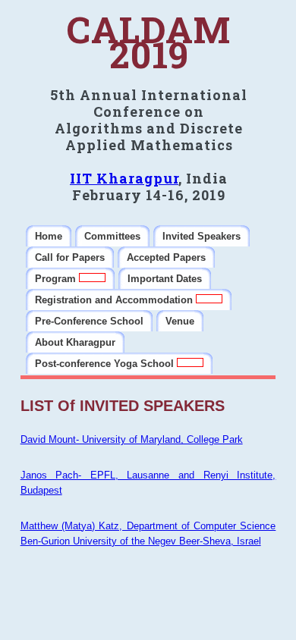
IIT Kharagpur (124, 178)
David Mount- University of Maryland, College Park (131, 439)
